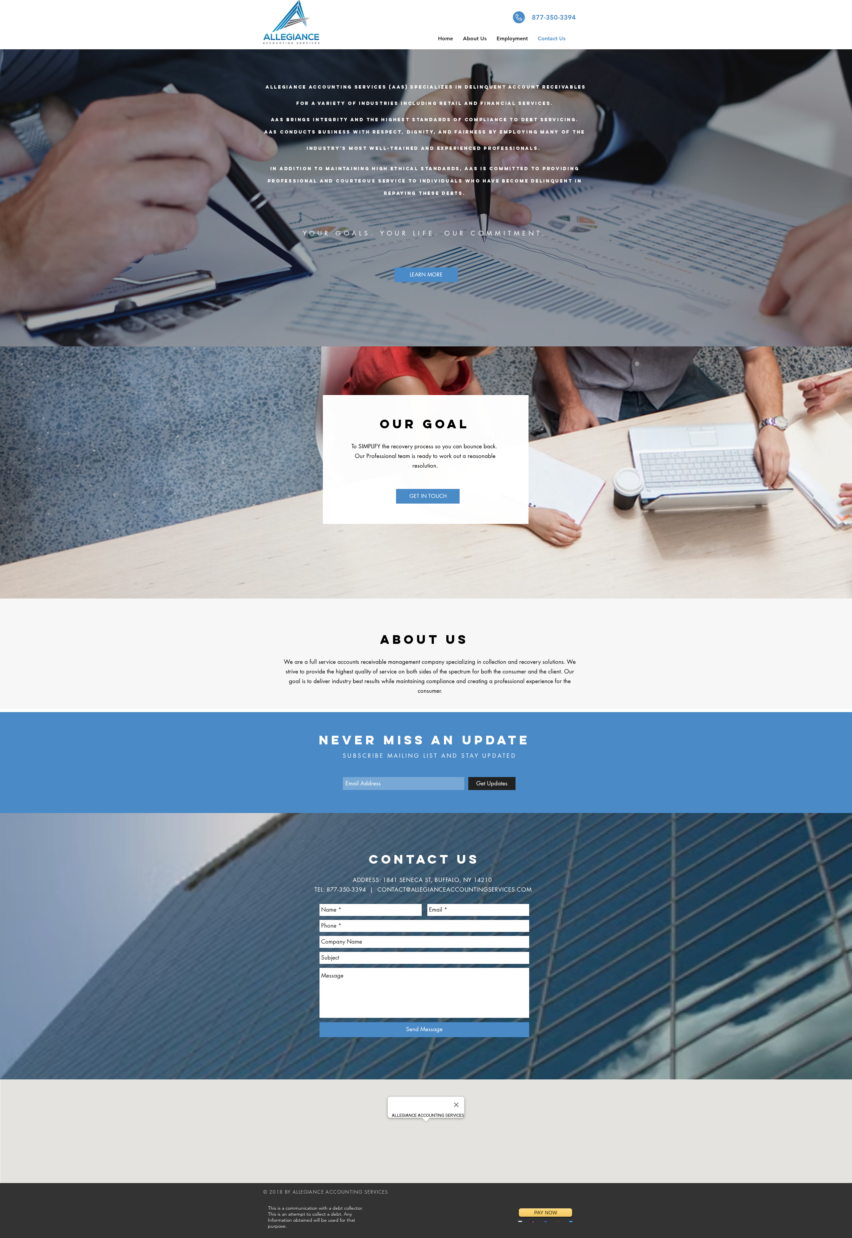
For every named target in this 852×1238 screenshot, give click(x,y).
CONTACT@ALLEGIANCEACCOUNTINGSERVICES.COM (454, 889)
